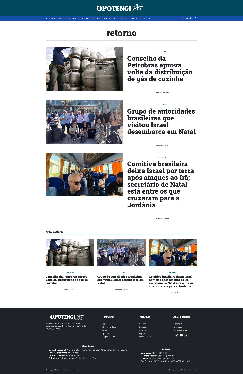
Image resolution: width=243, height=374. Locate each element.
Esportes (143, 333)
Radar (104, 330)
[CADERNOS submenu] (114, 18)
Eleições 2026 (145, 337)
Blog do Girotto (108, 337)
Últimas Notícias (109, 327)
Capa (104, 324)
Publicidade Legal (181, 330)
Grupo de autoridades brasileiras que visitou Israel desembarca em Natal (161, 121)
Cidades (142, 327)
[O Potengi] (120, 8)
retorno (162, 52)
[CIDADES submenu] (149, 18)
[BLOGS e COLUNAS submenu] (136, 18)
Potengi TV (178, 324)
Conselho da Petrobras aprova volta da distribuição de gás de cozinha (160, 68)
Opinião (105, 333)
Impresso (178, 327)
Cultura (142, 330)
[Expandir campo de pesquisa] (195, 18)
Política (142, 324)
